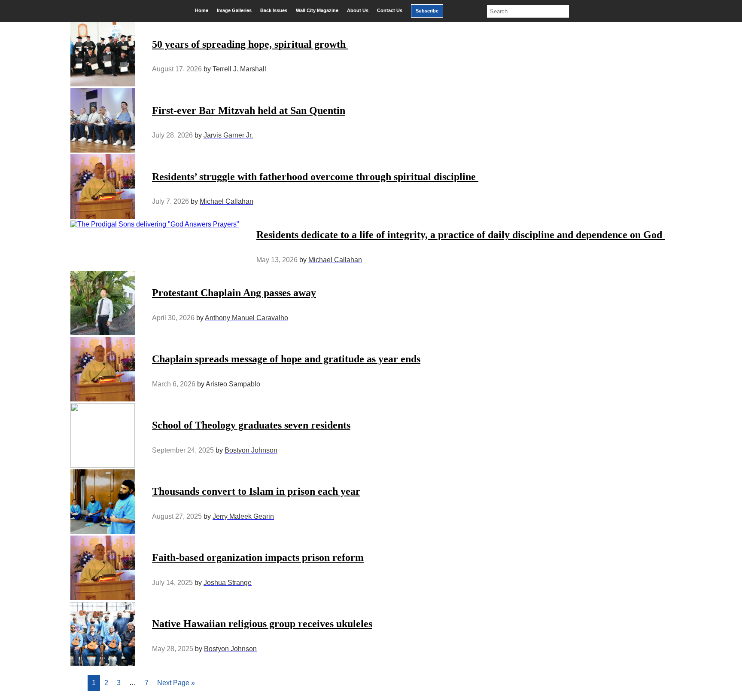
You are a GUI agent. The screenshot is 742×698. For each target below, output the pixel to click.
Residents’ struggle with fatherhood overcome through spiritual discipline (315, 176)
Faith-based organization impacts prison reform (258, 557)
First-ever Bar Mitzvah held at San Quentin (248, 110)
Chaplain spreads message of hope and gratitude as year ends (286, 358)
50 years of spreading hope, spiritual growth (250, 44)
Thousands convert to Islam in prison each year (256, 491)
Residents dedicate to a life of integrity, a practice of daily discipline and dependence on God (460, 234)
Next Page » (176, 682)
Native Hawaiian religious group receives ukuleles (262, 623)
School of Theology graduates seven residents (251, 425)
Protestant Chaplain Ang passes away (234, 292)
